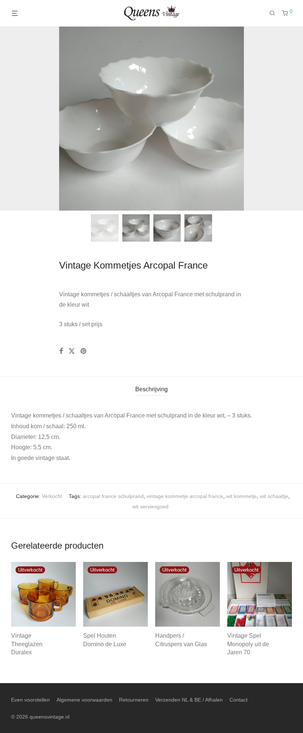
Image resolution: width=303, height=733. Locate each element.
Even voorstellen (30, 700)
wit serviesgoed (150, 506)
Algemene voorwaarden (84, 700)
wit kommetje (241, 496)
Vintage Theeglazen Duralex (26, 644)
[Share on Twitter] (71, 351)
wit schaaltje (274, 496)
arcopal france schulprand (113, 496)
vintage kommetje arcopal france (185, 496)
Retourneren (134, 700)
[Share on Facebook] (61, 351)
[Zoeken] (275, 13)
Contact (238, 700)
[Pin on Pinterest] (84, 351)
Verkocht (52, 496)
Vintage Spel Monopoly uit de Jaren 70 (248, 644)
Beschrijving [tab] (151, 389)
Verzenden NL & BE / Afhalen (189, 700)
